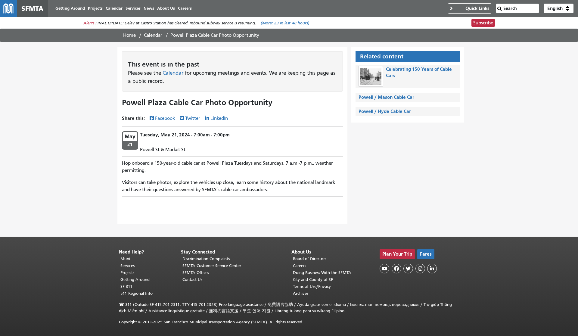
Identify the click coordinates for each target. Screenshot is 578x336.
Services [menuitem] (133, 8)
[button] (558, 8)
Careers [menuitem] (185, 8)
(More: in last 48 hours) (285, 23)
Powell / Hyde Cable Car (385, 111)
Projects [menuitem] (95, 8)
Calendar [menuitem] (114, 8)
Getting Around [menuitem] (70, 8)
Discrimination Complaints (206, 258)
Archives (300, 293)
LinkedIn (219, 118)
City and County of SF (313, 279)
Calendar (153, 35)
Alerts (88, 23)
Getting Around (135, 279)
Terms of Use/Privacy (312, 286)
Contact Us (192, 279)
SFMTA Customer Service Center (211, 265)
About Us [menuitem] (166, 8)
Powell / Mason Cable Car (386, 97)
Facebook (165, 118)
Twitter (192, 118)
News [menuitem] (149, 8)
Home (129, 35)
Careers (299, 265)
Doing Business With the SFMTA (322, 272)
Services (127, 265)
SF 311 (126, 286)
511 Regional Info (136, 293)
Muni (125, 258)
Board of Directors (309, 258)
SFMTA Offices (195, 272)
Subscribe (483, 23)
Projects (127, 272)
